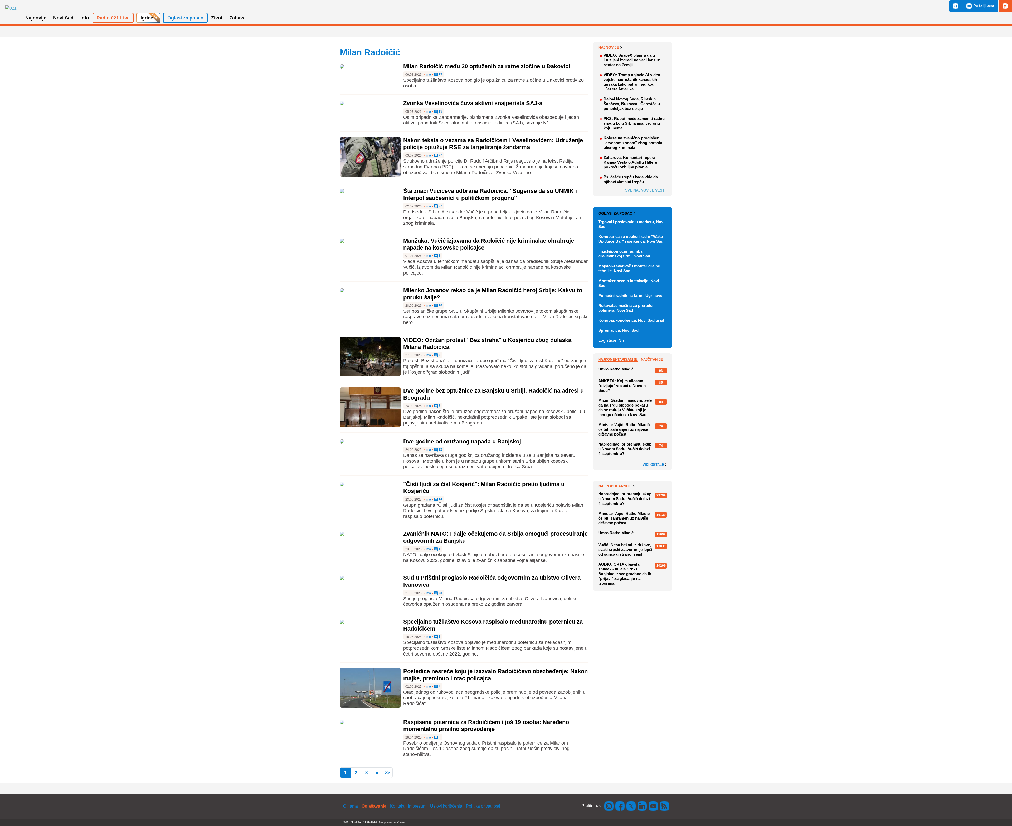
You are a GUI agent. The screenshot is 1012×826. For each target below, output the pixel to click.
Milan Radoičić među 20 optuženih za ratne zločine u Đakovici (486, 66)
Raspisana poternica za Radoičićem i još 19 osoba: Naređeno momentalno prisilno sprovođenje (486, 725)
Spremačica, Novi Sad (618, 330)
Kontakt (397, 806)
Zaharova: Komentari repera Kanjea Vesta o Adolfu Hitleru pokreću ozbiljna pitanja (630, 162)
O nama (350, 806)
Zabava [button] (237, 18)
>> (387, 772)
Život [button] (216, 18)
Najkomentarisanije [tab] (618, 359)
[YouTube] (653, 806)
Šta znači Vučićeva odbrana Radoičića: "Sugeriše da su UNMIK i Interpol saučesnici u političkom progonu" (490, 194)
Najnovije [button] (35, 18)
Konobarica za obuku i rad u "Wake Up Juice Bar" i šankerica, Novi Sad (630, 238)
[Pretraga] (955, 6)
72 (440, 155)
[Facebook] (620, 806)
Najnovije (608, 47)
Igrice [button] (146, 18)
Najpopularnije (615, 486)
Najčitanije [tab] (652, 359)
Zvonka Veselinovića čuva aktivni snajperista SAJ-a (472, 103)
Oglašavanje (374, 806)
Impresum (417, 806)
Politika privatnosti (483, 806)
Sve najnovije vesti (645, 190)
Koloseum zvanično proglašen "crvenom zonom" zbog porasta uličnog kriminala (633, 143)
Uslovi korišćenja (446, 806)
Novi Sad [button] (63, 18)
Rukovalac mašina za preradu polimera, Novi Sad (625, 307)
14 (440, 499)
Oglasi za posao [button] (185, 18)
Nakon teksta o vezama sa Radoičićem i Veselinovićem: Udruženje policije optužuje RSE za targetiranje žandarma (493, 143)
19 (440, 74)
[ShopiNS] (1005, 6)
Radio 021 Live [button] (113, 18)
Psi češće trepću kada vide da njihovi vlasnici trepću (631, 179)
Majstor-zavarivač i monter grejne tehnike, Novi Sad (629, 268)
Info (428, 74)
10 (440, 305)
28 (440, 593)
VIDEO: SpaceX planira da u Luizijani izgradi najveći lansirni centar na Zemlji (632, 60)
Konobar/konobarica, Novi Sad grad (631, 320)
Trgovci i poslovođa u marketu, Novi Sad (631, 224)
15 (440, 111)
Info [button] (84, 18)
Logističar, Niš (611, 340)
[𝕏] (631, 806)
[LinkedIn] (642, 806)
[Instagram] (609, 806)
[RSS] (664, 806)
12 (440, 449)
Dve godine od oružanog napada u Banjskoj (462, 441)
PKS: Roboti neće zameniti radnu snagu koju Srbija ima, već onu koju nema (634, 123)
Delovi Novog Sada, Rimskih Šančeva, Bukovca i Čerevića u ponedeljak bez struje (632, 104)
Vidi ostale (654, 465)
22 (440, 206)
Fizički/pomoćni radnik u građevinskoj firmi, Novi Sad (624, 253)
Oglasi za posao (615, 213)
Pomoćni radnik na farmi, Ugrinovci (630, 295)
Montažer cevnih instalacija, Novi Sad (628, 283)
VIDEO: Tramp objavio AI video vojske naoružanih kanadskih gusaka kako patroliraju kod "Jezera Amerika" (632, 81)
